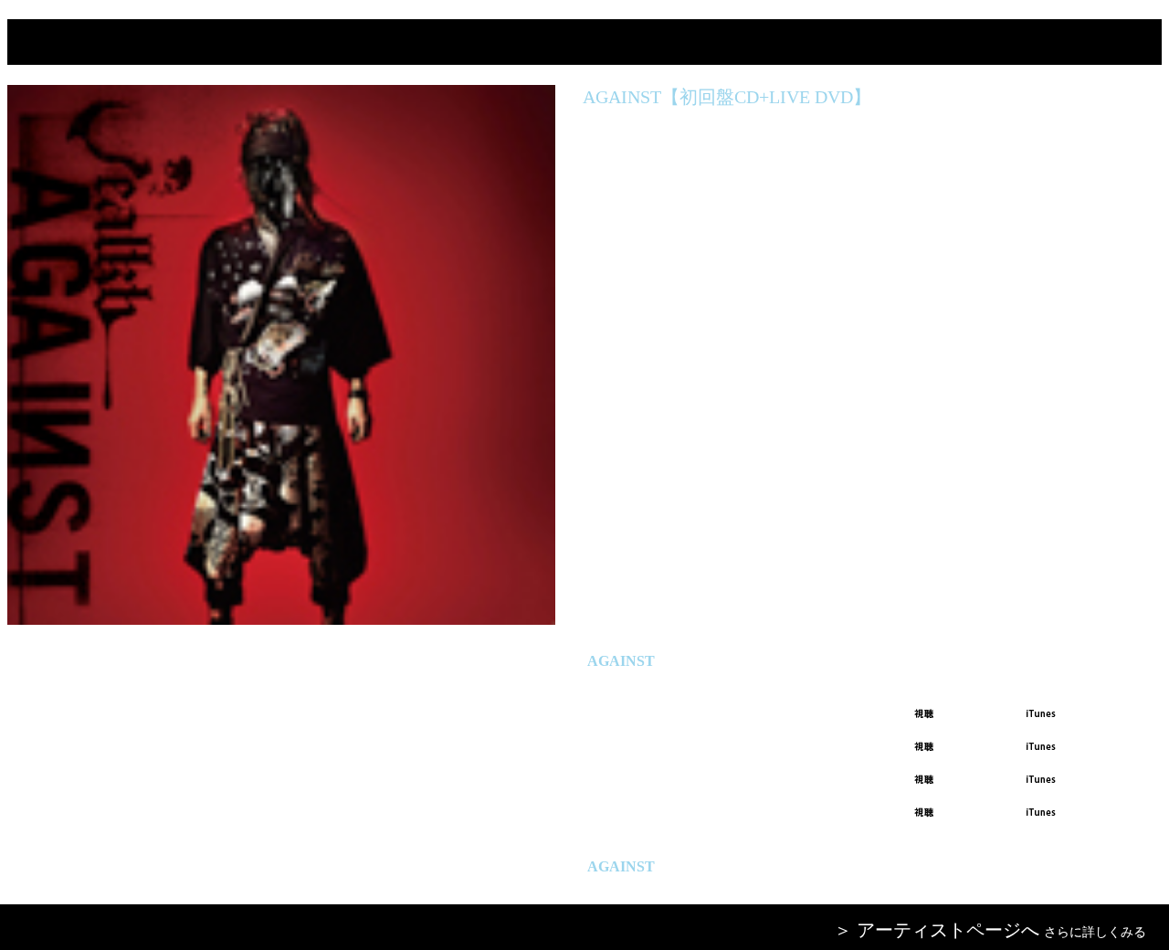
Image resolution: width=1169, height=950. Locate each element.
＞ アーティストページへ (936, 930)
